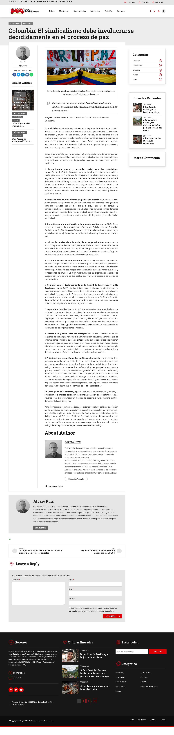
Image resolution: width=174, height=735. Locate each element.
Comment (16, 579)
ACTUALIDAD (120, 677)
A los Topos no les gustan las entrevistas (21, 126)
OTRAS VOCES (120, 686)
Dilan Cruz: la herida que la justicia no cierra (22, 105)
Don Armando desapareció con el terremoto (21, 141)
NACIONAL (144, 677)
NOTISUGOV (120, 673)
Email (71, 589)
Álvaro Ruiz (23, 62)
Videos (147, 79)
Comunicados (80, 11)
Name (71, 579)
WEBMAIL (153, 720)
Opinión (108, 11)
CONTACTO (142, 720)
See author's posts (76, 479)
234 (95, 701)
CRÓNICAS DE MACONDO (149, 686)
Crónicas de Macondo (19, 94)
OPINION (143, 682)
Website (71, 598)
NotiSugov (64, 11)
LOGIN (163, 720)
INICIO (132, 720)
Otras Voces (27, 23)
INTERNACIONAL (121, 682)
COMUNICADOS (146, 673)
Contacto (121, 11)
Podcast (118, 691)
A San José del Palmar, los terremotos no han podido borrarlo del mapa (152, 125)
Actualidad (95, 11)
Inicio (52, 11)
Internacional (14, 23)
